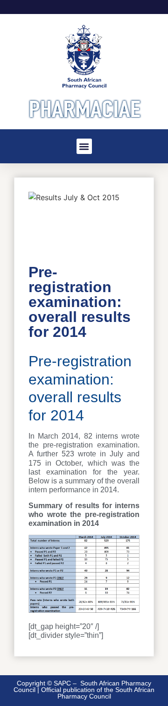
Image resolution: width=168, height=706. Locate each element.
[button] (84, 146)
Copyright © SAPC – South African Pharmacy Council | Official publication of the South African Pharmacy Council (84, 689)
